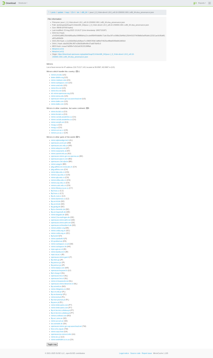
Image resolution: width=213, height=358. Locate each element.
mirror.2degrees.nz (58, 289)
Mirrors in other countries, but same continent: (66, 108)
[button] (195, 3)
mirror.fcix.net (56, 88)
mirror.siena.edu (57, 96)
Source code (135, 353)
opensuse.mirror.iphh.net (61, 220)
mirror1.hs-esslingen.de (60, 217)
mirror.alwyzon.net (58, 148)
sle (78, 12)
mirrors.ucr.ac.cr (57, 130)
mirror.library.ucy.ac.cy (60, 188)
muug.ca (54, 125)
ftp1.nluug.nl (56, 273)
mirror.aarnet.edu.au (59, 153)
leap (67, 12)
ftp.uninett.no (56, 286)
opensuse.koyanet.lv (59, 270)
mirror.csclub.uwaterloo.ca (61, 117)
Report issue (147, 353)
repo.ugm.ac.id (57, 249)
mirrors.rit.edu (56, 75)
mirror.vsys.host (57, 332)
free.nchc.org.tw (57, 329)
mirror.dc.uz (55, 337)
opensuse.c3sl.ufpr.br (59, 161)
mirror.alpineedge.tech (60, 140)
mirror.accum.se (57, 321)
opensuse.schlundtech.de (61, 225)
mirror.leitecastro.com (59, 305)
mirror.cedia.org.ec (58, 231)
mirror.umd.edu (57, 85)
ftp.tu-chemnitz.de (58, 209)
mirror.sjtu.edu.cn (58, 177)
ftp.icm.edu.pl (56, 292)
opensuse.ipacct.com (59, 159)
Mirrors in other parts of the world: (61, 137)
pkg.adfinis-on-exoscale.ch (61, 167)
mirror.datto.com (57, 101)
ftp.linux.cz (55, 191)
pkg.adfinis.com (57, 169)
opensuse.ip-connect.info (61, 334)
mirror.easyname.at (58, 151)
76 (79, 137)
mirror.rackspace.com (59, 83)
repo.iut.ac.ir (56, 254)
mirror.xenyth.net (57, 122)
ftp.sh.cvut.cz (56, 196)
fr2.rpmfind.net (56, 241)
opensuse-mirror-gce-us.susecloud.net (66, 99)
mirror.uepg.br (56, 164)
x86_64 (84, 12)
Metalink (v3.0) (58, 49)
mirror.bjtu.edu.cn (58, 172)
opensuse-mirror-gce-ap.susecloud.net (66, 326)
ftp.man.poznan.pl (58, 300)
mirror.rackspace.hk (59, 246)
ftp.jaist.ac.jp (56, 262)
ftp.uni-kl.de (55, 201)
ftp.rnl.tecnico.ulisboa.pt (60, 310)
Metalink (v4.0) (58, 51)
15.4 (73, 12)
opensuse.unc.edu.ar (59, 145)
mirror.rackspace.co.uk (60, 244)
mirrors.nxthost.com (59, 316)
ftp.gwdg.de (55, 207)
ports (53, 12)
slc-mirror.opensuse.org (60, 93)
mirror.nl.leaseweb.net (60, 281)
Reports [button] (201, 3)
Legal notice (124, 353)
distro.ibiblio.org (57, 77)
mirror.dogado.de (58, 215)
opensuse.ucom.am (59, 143)
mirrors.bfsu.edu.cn (58, 180)
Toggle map (52, 344)
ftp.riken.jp (55, 260)
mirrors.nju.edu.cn (58, 183)
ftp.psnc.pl (55, 302)
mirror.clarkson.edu (58, 80)
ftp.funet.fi (55, 236)
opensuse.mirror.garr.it (60, 257)
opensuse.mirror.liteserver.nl (62, 284)
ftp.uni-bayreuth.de (58, 212)
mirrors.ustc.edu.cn (58, 185)
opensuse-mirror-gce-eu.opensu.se (65, 156)
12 (79, 71)
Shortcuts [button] (22, 3)
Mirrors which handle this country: (61, 71)
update (60, 12)
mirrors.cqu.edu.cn (58, 175)
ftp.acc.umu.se (56, 318)
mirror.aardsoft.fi (57, 239)
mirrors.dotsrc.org (58, 228)
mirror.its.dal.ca (57, 112)
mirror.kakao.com (58, 268)
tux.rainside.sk (57, 324)
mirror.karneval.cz (58, 199)
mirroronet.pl (56, 297)
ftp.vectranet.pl (57, 294)
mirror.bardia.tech (58, 252)
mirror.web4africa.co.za (60, 340)
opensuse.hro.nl (57, 276)
